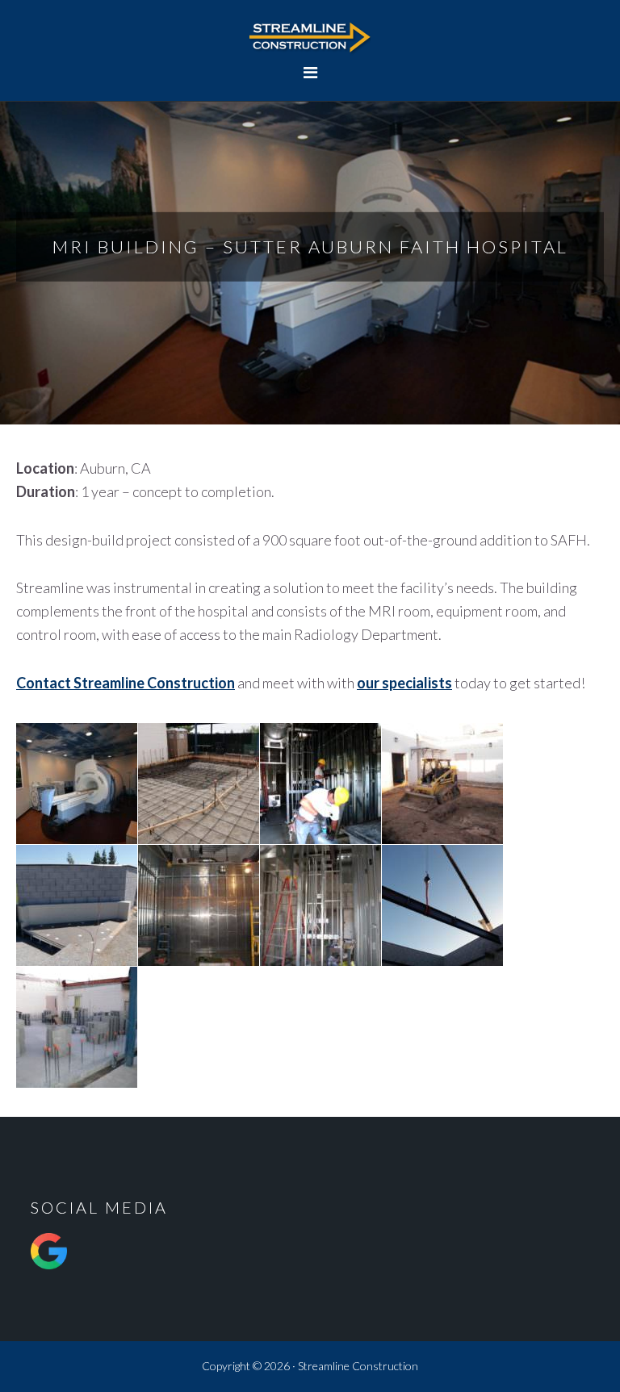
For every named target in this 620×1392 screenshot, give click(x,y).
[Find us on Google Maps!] (49, 1273)
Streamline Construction (310, 36)
